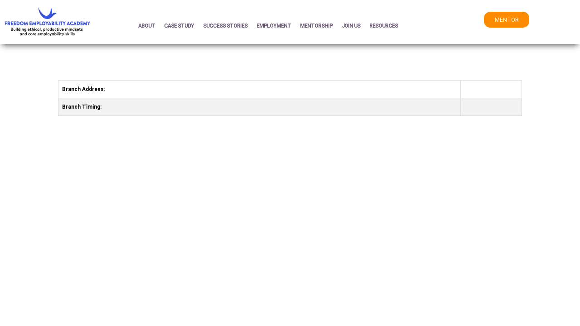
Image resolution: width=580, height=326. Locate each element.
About (146, 26)
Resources (383, 26)
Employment (273, 26)
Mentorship (316, 26)
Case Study (179, 26)
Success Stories (225, 26)
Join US (351, 26)
